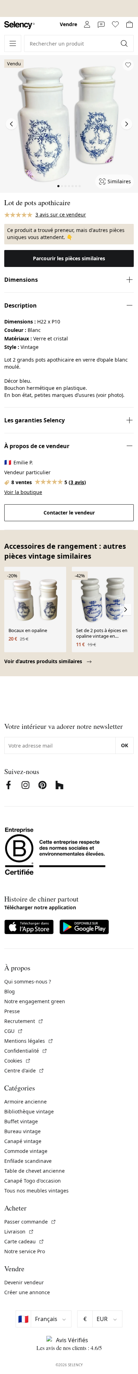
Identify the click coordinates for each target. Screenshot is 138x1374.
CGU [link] (13, 1031)
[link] (19, 25)
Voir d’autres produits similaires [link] (44, 661)
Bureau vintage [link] (22, 1131)
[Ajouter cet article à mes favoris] (128, 65)
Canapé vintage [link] (22, 1141)
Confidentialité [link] (25, 1050)
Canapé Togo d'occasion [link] (32, 1180)
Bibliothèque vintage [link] (29, 1111)
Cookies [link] (17, 1060)
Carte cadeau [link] (24, 1241)
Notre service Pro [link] (24, 1251)
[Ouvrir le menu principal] (12, 43)
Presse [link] (12, 1011)
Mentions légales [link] (28, 1040)
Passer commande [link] (30, 1221)
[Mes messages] (101, 24)
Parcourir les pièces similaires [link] (69, 258)
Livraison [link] (19, 1231)
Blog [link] (9, 991)
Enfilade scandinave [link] (28, 1161)
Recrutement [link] (24, 1021)
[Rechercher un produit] (124, 43)
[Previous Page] (11, 124)
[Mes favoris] (115, 24)
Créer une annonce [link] (27, 1292)
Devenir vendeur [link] (24, 1282)
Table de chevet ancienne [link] (34, 1170)
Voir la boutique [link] (23, 492)
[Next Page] (126, 124)
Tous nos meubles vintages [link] (36, 1190)
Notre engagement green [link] (34, 1001)
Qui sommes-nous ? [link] (27, 981)
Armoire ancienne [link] (25, 1101)
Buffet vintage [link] (21, 1121)
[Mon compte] (87, 24)
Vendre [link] (68, 24)
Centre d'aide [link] (24, 1070)
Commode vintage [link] (25, 1151)
